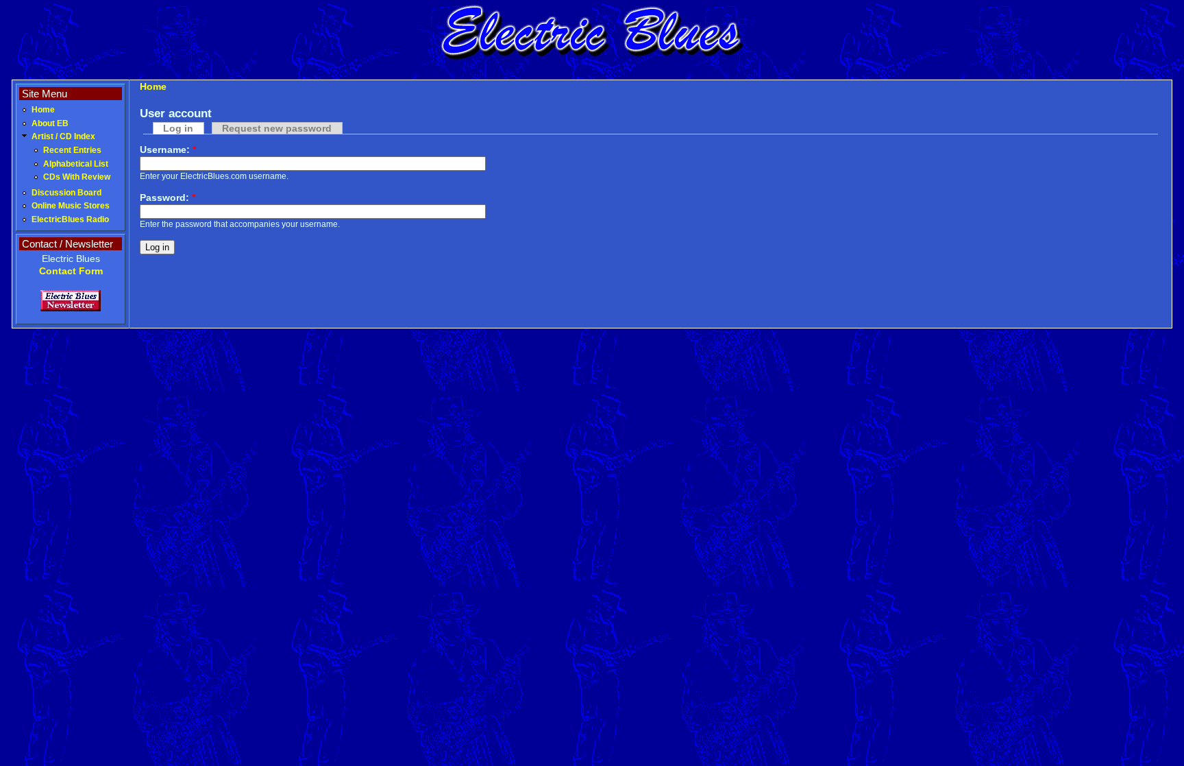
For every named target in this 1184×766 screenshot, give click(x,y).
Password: (167, 197)
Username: (168, 149)
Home (43, 110)
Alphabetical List (75, 164)
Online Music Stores (71, 206)
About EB (50, 123)
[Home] (592, 58)
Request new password (277, 128)
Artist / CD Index (63, 136)
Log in (178, 128)
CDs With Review (76, 177)
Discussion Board (66, 193)
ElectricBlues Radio (70, 219)
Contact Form (71, 270)
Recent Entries (72, 150)
